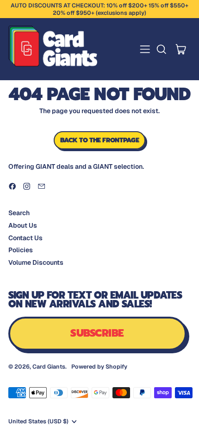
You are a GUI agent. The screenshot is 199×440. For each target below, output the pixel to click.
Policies (20, 250)
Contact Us (25, 238)
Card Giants (48, 366)
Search (19, 213)
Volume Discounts (35, 262)
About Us (22, 225)
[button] (161, 49)
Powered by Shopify (99, 366)
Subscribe (97, 333)
